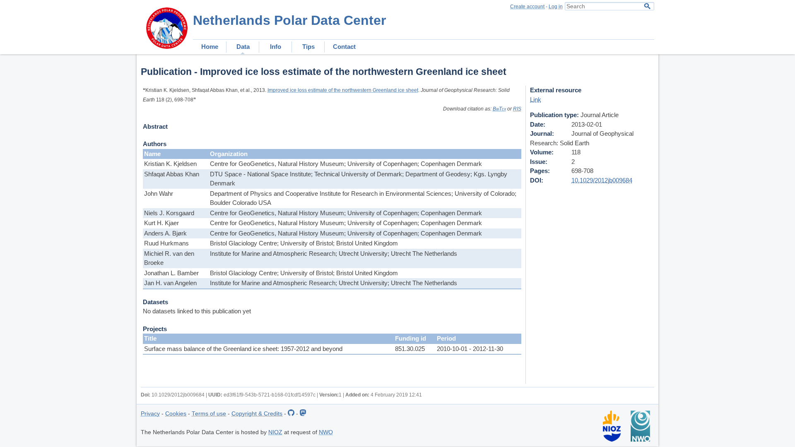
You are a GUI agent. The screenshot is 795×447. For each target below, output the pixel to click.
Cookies (175, 414)
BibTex (499, 109)
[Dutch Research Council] (640, 440)
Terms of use (209, 414)
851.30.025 (410, 348)
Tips (308, 46)
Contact (344, 46)
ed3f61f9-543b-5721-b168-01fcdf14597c (270, 395)
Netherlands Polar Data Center (289, 20)
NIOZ (275, 432)
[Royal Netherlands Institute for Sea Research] (612, 440)
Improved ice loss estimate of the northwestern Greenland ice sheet (342, 90)
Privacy (150, 414)
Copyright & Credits (256, 414)
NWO (326, 432)
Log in (556, 7)
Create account (527, 7)
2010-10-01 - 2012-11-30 (470, 348)
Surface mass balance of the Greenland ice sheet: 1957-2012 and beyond (243, 348)
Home (209, 46)
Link (535, 99)
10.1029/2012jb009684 (601, 180)
